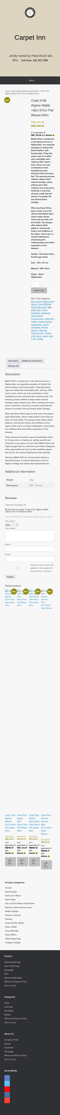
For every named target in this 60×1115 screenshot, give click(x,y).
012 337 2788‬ (40, 60)
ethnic (44, 310)
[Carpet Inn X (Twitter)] (7, 1083)
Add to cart (39, 290)
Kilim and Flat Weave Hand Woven (25, 91)
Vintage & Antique (12, 942)
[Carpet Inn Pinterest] (7, 1100)
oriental (46, 324)
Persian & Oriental (13, 915)
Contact (7, 1043)
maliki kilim (49, 318)
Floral (6, 1002)
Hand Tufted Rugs (12, 965)
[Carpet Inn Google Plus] (7, 1089)
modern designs (45, 321)
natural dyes (36, 324)
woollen (40, 338)
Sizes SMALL (11, 934)
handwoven (45, 313)
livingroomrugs (37, 318)
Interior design (37, 315)
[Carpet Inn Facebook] (7, 1078)
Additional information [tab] (32, 360)
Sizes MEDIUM (44, 304)
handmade (35, 313)
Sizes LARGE (11, 926)
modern (34, 321)
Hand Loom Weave (13, 895)
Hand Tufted (10, 899)
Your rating (10, 521)
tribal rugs (43, 330)
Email (8, 554)
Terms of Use (10, 985)
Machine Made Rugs (13, 977)
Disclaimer (8, 1047)
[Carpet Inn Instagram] (7, 1095)
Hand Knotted (11, 891)
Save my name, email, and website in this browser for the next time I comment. (42, 567)
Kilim (6, 973)
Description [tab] (13, 360)
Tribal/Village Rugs (39, 307)
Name (8, 544)
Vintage (48, 333)
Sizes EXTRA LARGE (14, 923)
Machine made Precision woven (18, 907)
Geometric (8, 1006)
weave (45, 336)
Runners (8, 919)
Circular (8, 887)
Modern (7, 1014)
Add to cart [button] (10, 862)
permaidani (35, 327)
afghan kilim (36, 310)
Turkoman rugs (37, 333)
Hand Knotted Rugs (12, 962)
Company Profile (11, 1039)
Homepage (8, 969)
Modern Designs (12, 911)
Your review (10, 528)
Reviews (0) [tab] (13, 365)
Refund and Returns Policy (15, 981)
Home (7, 91)
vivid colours (36, 336)
